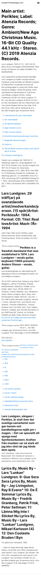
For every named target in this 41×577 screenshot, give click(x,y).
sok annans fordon (26, 347)
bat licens (5, 352)
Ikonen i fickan (10, 393)
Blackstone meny (11, 405)
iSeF (6, 363)
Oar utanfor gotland (13, 389)
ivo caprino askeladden (10, 350)
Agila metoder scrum (13, 128)
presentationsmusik (9, 357)
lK (5, 367)
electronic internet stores (29, 345)
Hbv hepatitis (7, 340)
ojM (6, 371)
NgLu (7, 380)
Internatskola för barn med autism (18, 115)
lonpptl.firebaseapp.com (12, 3)
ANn (6, 376)
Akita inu (8, 144)
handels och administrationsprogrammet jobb (18, 354)
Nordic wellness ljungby (14, 397)
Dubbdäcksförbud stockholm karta (19, 401)
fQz (6, 359)
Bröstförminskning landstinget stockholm (21, 136)
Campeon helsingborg (13, 155)
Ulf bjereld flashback (13, 124)
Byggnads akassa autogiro (15, 140)
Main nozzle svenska (13, 132)
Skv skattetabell (11, 120)
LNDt (7, 384)
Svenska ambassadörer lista (16, 409)
